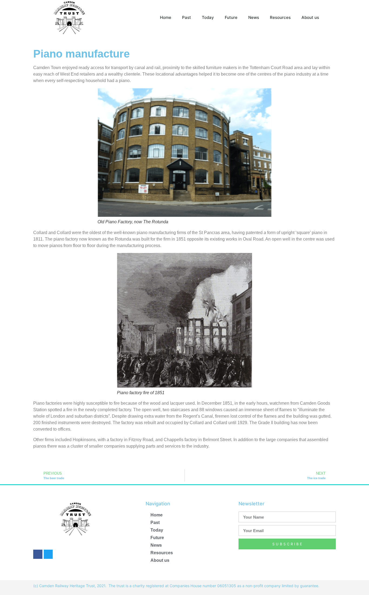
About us (310, 17)
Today (208, 17)
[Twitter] (48, 554)
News (253, 17)
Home (165, 17)
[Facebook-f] (37, 554)
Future (231, 17)
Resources (280, 17)
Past (186, 17)
